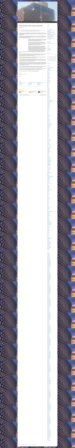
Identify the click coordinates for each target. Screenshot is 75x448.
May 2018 (48, 361)
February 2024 (49, 286)
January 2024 (48, 287)
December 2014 (49, 406)
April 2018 (48, 362)
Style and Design (49, 223)
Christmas (48, 92)
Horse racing (48, 156)
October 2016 (48, 382)
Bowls (48, 84)
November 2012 (49, 433)
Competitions (48, 103)
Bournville (48, 83)
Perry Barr (48, 191)
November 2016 (49, 381)
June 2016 (48, 386)
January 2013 (48, 431)
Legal (47, 166)
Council (48, 107)
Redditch (48, 201)
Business (48, 89)
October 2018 (48, 356)
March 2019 (48, 350)
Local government (49, 167)
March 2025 (48, 272)
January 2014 (48, 418)
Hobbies (48, 154)
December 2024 (49, 275)
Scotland (48, 212)
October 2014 (48, 408)
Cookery (48, 105)
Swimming (48, 225)
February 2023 (49, 299)
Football (48, 141)
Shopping (48, 213)
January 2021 (48, 326)
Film (47, 138)
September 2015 (49, 396)
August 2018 (48, 358)
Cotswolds (48, 106)
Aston (48, 71)
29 (55, 60)
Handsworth (48, 151)
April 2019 (48, 349)
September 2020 (49, 331)
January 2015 (48, 405)
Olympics (48, 188)
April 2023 (48, 297)
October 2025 (48, 264)
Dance (48, 114)
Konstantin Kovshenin (33, 444)
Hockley (48, 155)
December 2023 (49, 288)
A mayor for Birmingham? (50, 67)
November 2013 (49, 420)
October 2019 (48, 343)
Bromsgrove (48, 88)
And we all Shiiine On (43, 94)
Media (48, 174)
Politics (48, 197)
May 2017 (48, 374)
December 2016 (49, 380)
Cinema (48, 93)
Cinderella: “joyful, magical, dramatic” (51, 36)
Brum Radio (29, 86)
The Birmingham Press (25, 4)
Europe (48, 128)
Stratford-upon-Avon (49, 222)
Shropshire (48, 214)
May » (49, 63)
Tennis (48, 228)
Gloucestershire (49, 144)
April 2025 (48, 271)
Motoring (48, 179)
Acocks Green (49, 68)
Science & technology (49, 211)
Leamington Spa (49, 165)
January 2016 (48, 392)
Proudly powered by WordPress (22, 444)
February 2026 (49, 260)
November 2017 (49, 368)
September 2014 (49, 409)
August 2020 (48, 332)
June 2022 (48, 308)
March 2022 (48, 311)
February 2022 (49, 312)
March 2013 (48, 429)
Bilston (48, 79)
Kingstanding (48, 164)
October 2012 (48, 434)
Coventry (48, 108)
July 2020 (48, 333)
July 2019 (48, 346)
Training (48, 233)
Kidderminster (48, 161)
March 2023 (48, 298)
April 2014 (48, 415)
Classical (48, 94)
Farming (48, 132)
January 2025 (48, 274)
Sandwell (48, 209)
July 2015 (48, 398)
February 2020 (49, 338)
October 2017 (48, 369)
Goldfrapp (32, 86)
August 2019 (48, 345)
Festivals (48, 137)
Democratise (48, 115)
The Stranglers (37, 86)
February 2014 (49, 417)
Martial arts (48, 173)
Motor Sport (48, 178)
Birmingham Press (21, 27)
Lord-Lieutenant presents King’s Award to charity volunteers (43, 92)
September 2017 (49, 370)
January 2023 (48, 300)
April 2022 (48, 310)
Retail (48, 203)
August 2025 (48, 266)
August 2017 (48, 371)
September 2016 (49, 383)
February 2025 (49, 273)
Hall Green (48, 150)
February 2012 (49, 440)
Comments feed (49, 49)
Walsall (48, 239)
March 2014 (48, 416)
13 (52, 57)
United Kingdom (49, 238)
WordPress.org (49, 50)
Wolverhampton (49, 246)
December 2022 (49, 301)
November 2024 (49, 276)
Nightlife (48, 185)
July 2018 (48, 359)
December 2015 (49, 393)
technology (48, 226)
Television (48, 227)
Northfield (48, 186)
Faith (47, 130)
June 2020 (48, 334)
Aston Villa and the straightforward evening (51, 35)
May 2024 (48, 283)
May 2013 (48, 427)
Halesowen (48, 149)
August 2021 (48, 319)
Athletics (48, 72)
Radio (48, 200)
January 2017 (48, 379)
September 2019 (49, 344)
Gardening (48, 143)
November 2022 (49, 302)
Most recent (48, 177)
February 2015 (49, 404)
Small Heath (48, 215)
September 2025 (49, 265)
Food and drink (49, 139)
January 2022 (48, 313)
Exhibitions (48, 129)
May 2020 (48, 335)
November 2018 (49, 355)
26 (51, 60)
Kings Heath (48, 162)
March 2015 (48, 403)
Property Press (49, 198)
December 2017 (49, 367)
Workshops (48, 248)
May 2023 (48, 296)
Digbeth (48, 116)
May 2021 (48, 322)
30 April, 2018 (25, 27)
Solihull (48, 216)
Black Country (48, 81)
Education (24, 86)
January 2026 (48, 261)
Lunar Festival (34, 86)
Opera (48, 190)
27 (52, 60)
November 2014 (49, 407)
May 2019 (48, 348)
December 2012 (49, 432)
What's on (48, 245)
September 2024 (49, 278)
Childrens (48, 91)
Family (48, 131)
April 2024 (48, 284)
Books (48, 82)
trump (48, 236)
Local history (48, 168)
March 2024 (48, 285)
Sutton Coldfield (49, 224)
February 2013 (49, 430)
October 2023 (48, 290)
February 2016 (49, 391)
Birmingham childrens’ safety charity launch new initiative (34, 92)
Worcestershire (49, 247)
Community (48, 102)
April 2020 (48, 336)
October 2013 (48, 421)
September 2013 (49, 422)
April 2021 (48, 323)
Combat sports (49, 96)
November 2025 (49, 263)
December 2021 (49, 314)
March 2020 (48, 337)
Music (25, 86)
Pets (47, 192)
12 (51, 57)
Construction (48, 104)
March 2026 (48, 259)
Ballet (48, 76)
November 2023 (49, 289)
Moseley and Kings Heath (50, 176)
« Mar (48, 63)
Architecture (48, 69)
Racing (48, 199)
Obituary (48, 187)
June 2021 (48, 321)
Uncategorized (49, 237)
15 (55, 57)
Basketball (48, 78)
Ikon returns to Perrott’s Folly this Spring (24, 94)
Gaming (48, 142)
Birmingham (48, 80)
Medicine (48, 175)
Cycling (48, 113)
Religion (48, 202)
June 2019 (48, 347)
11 (50, 57)
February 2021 (49, 325)
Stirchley (48, 221)
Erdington (48, 127)
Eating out (48, 118)
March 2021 (48, 324)
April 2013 (48, 428)
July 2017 (48, 372)
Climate (48, 95)
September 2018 (49, 357)
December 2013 (49, 419)
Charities (48, 90)
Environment (48, 126)
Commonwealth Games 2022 (50, 101)
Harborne (48, 152)
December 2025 (49, 262)
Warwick (48, 240)
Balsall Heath (48, 77)
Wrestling (48, 249)
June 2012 (48, 439)
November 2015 (49, 394)
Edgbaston (48, 119)
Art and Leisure (49, 70)
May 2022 (48, 309)
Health (48, 153)
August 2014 (48, 410)
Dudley (48, 117)
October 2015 (48, 395)
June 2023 (48, 295)
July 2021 (48, 320)
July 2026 (48, 254)
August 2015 (48, 397)
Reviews (48, 204)
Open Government (49, 189)
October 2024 (48, 277)
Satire (48, 210)
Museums (48, 180)
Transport (48, 234)
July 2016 (48, 385)
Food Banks (48, 140)
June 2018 (48, 360)
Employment (48, 125)
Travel (48, 235)
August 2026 (48, 253)
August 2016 (48, 384)
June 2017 (48, 373)
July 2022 (48, 307)
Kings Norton (48, 163)
